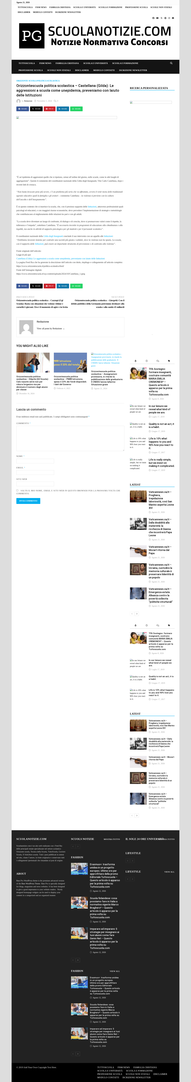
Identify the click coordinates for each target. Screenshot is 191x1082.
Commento (23, 423)
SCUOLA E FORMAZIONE (110, 7)
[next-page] (137, 614)
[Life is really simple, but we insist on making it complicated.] (138, 460)
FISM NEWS (41, 7)
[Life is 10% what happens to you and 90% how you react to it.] (138, 438)
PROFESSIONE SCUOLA (136, 7)
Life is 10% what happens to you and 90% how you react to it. (161, 443)
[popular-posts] (135, 361)
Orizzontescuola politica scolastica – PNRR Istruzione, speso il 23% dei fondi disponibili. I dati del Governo (70, 380)
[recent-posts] (146, 361)
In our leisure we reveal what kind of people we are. (159, 409)
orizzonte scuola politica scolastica (38, 81)
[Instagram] (169, 18)
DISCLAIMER (24, 12)
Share (24, 109)
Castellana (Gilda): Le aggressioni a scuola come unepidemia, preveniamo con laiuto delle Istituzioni (60, 258)
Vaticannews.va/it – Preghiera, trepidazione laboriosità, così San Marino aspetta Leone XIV (161, 499)
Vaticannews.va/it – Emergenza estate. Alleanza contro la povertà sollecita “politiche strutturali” (161, 595)
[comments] (157, 361)
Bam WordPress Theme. (31, 884)
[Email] (173, 18)
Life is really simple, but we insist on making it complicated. (162, 463)
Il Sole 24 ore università (145, 839)
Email (20, 468)
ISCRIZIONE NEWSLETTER (68, 12)
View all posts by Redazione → (51, 328)
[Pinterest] (166, 18)
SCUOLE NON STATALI (161, 7)
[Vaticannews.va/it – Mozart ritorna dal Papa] (138, 547)
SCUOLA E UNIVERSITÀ (84, 7)
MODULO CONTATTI (42, 12)
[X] (162, 18)
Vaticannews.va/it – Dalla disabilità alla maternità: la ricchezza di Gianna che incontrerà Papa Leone (160, 527)
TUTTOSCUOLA (25, 7)
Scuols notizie (82, 839)
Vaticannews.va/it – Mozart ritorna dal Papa (160, 550)
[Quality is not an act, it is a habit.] (138, 424)
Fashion (77, 857)
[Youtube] (158, 18)
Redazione (28, 101)
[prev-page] (132, 614)
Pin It (51, 109)
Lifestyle (133, 853)
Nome (20, 456)
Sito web (21, 479)
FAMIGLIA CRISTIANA (59, 7)
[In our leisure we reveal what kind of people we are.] (138, 406)
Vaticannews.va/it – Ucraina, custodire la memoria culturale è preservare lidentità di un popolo (161, 571)
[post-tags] (169, 361)
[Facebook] (154, 18)
